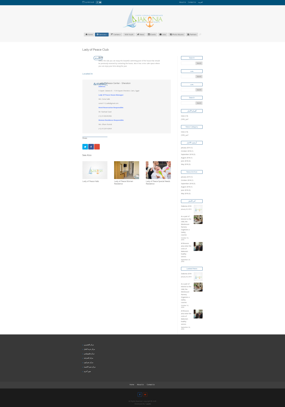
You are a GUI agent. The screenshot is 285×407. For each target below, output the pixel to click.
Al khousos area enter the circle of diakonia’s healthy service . (186, 250)
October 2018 (186, 151)
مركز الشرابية (88, 358)
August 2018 (185, 158)
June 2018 (184, 161)
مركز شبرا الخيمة (90, 367)
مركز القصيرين (89, 345)
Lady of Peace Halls (90, 181)
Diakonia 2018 (186, 206)
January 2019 (185, 148)
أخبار (186, 119)
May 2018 (184, 164)
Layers (148, 404)
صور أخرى (87, 371)
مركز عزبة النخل (89, 349)
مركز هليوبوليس (89, 353)
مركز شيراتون (88, 362)
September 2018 (187, 154)
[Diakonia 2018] (198, 209)
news (183, 116)
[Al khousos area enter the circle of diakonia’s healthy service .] (198, 246)
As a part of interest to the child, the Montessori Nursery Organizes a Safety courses (186, 225)
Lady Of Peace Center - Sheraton (114, 83)
